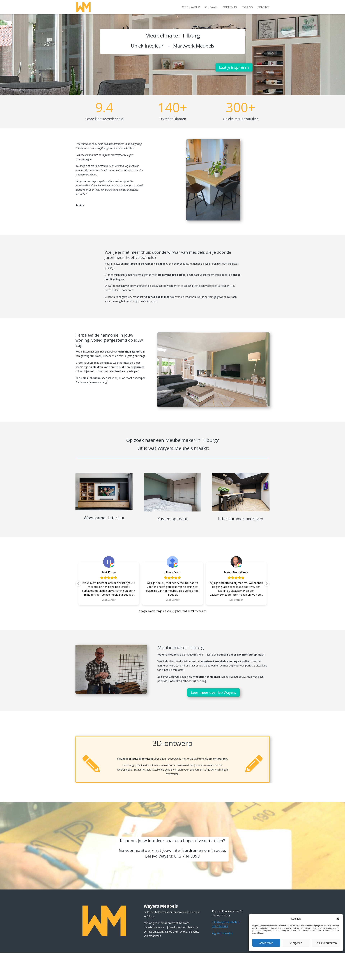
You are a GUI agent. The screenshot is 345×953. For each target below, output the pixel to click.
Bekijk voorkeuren (326, 943)
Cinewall (211, 7)
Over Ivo (247, 7)
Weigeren (296, 943)
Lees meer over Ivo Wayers (213, 692)
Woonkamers (191, 7)
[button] (338, 919)
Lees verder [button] (109, 599)
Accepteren (266, 943)
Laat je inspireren (234, 67)
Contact (263, 7)
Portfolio (229, 7)
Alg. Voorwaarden (222, 933)
